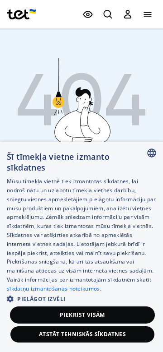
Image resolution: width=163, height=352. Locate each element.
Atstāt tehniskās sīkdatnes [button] (82, 334)
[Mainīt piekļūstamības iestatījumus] (88, 14)
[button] (81, 298)
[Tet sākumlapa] (21, 14)
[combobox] (151, 152)
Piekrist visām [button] (82, 315)
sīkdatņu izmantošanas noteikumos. (54, 288)
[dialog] (81, 247)
